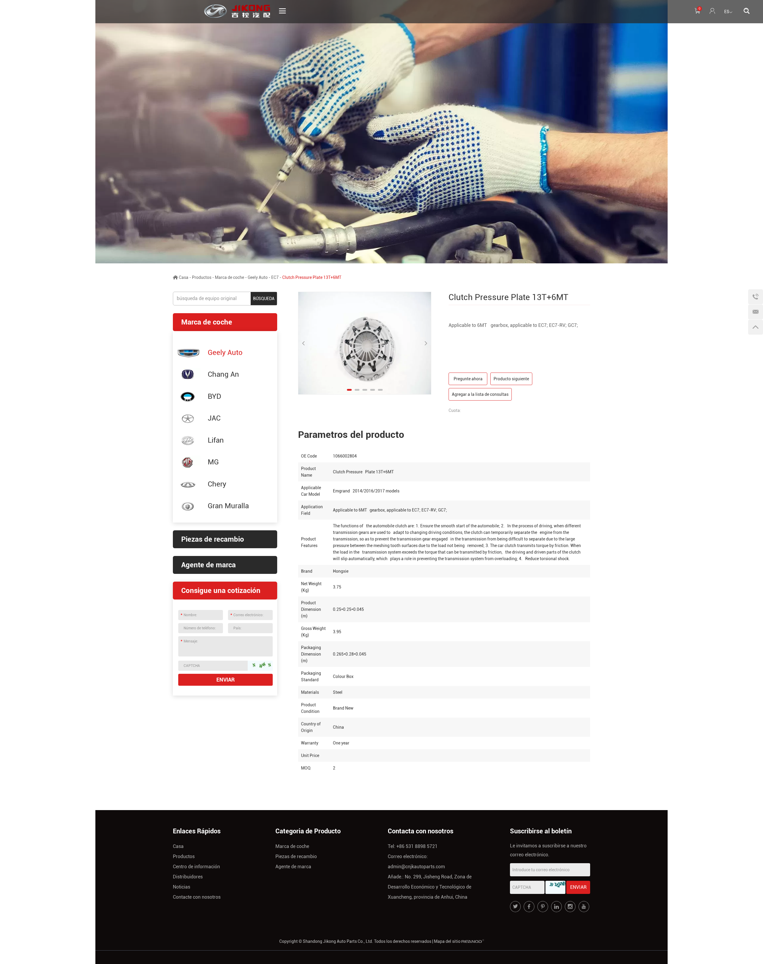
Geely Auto (258, 277)
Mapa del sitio (447, 941)
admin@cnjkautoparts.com (416, 866)
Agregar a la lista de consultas (480, 394)
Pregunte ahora (468, 378)
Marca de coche (229, 277)
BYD (214, 396)
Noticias (181, 887)
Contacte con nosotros (197, 897)
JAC (214, 418)
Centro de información (196, 866)
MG (213, 462)
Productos (201, 277)
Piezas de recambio (212, 539)
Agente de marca (208, 565)
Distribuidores (188, 877)
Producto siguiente (511, 378)
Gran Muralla (228, 506)
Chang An (223, 374)
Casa (183, 277)
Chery (217, 484)
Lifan (216, 440)
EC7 (275, 277)
